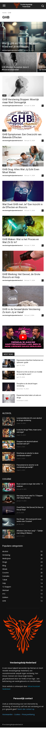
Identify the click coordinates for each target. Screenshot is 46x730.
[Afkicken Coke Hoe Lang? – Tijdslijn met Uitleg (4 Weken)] (8, 534)
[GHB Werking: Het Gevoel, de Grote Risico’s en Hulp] (23, 261)
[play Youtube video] (23, 337)
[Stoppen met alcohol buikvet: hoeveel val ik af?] (8, 444)
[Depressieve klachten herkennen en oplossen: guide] (8, 363)
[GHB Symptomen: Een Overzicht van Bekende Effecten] (23, 121)
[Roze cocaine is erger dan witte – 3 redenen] (8, 487)
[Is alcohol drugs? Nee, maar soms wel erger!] (8, 433)
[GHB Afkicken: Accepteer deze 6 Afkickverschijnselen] (18, 62)
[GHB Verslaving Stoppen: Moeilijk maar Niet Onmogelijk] (23, 86)
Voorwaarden (7, 714)
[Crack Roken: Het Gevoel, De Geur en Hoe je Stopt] (8, 510)
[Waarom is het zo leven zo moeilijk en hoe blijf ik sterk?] (8, 375)
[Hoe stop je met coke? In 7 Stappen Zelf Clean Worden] (8, 499)
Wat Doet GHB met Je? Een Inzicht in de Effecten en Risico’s (22, 206)
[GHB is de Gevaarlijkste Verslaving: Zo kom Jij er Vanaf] (23, 296)
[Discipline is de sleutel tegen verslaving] (8, 387)
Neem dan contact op (25, 709)
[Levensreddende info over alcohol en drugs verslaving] (8, 421)
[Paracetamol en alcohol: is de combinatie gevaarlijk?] (8, 468)
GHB (4, 40)
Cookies (17, 714)
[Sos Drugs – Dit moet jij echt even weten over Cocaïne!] (8, 522)
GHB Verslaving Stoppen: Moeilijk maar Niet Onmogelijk (20, 101)
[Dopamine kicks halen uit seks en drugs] (8, 398)
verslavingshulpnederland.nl (12, 105)
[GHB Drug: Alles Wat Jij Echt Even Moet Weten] (23, 156)
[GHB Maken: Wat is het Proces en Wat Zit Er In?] (23, 226)
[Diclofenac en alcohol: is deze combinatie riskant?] (8, 456)
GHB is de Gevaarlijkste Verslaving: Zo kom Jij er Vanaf (21, 311)
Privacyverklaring (28, 714)
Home (4, 13)
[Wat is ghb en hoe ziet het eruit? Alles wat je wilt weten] (23, 37)
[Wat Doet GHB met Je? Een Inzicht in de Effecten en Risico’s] (23, 191)
